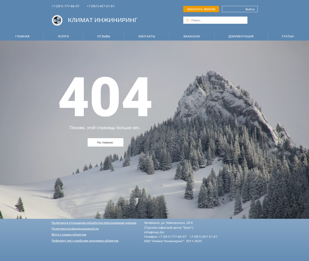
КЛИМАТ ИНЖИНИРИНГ (102, 19)
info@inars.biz (154, 232)
